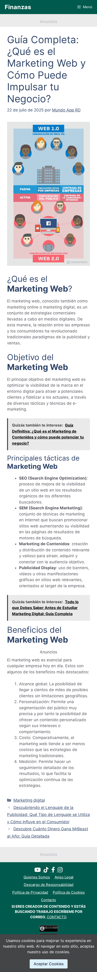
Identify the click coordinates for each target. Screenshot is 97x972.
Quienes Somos (37, 877)
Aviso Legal (64, 877)
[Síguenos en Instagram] (60, 870)
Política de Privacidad (30, 892)
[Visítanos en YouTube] (39, 870)
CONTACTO (56, 917)
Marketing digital (29, 800)
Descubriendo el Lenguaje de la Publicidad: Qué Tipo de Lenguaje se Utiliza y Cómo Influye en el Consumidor (48, 814)
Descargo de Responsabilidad (48, 884)
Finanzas (18, 7)
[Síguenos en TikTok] (47, 870)
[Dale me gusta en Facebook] (54, 870)
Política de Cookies (69, 892)
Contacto (48, 900)
